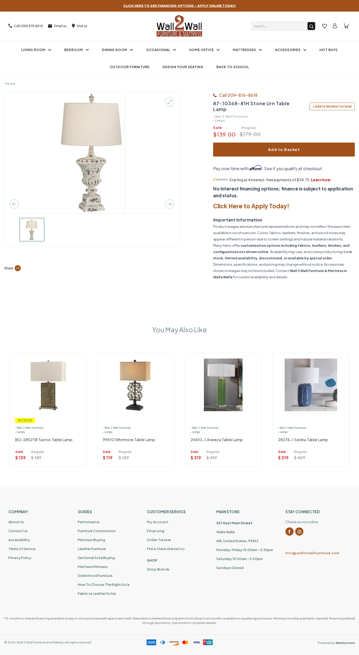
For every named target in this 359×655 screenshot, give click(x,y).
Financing (156, 531)
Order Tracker (159, 540)
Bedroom (73, 50)
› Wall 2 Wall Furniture (230, 116)
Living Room (33, 50)
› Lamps (219, 120)
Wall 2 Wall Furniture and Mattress (41, 642)
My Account (157, 522)
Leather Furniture (92, 549)
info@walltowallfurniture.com (312, 553)
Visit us (82, 26)
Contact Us (18, 531)
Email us (60, 26)
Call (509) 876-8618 (28, 26)
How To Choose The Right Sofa (104, 584)
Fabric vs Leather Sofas (97, 593)
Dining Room (114, 50)
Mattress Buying (91, 540)
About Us (16, 522)
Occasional (158, 50)
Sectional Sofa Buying (96, 558)
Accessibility (19, 540)
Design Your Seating (183, 67)
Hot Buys (329, 50)
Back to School (233, 67)
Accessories (288, 50)
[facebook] (289, 531)
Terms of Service (21, 549)
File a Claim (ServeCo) (165, 549)
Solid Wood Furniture (95, 575)
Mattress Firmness (93, 567)
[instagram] (299, 531)
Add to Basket (284, 149)
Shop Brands (158, 569)
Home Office (201, 50)
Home (10, 83)
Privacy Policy (19, 558)
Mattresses (244, 50)
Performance (88, 522)
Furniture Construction (97, 531)
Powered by (336, 642)
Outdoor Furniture (130, 67)
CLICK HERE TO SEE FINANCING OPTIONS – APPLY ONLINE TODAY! (179, 5)
